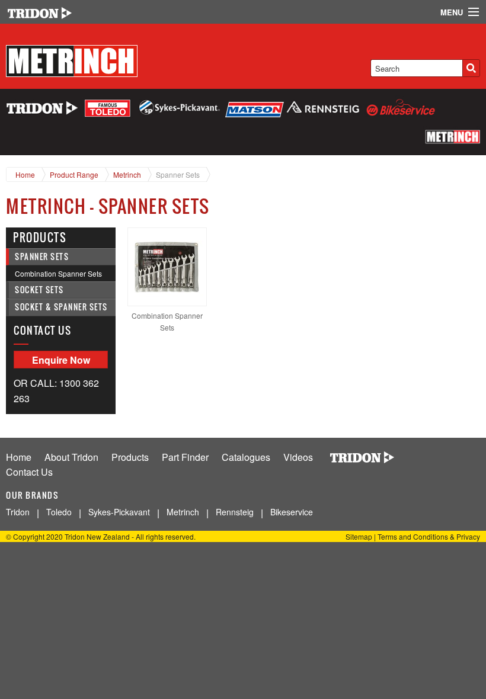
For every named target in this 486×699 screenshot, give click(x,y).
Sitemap (359, 536)
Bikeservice (291, 512)
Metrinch (127, 174)
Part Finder (185, 457)
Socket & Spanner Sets (61, 307)
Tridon (18, 512)
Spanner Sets (178, 174)
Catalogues (246, 457)
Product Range (74, 174)
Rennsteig (235, 512)
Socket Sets (39, 290)
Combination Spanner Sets (58, 273)
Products (130, 457)
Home (25, 174)
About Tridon (71, 457)
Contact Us (29, 472)
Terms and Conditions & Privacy (429, 536)
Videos (298, 457)
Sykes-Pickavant (119, 512)
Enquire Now (61, 360)
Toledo (59, 512)
